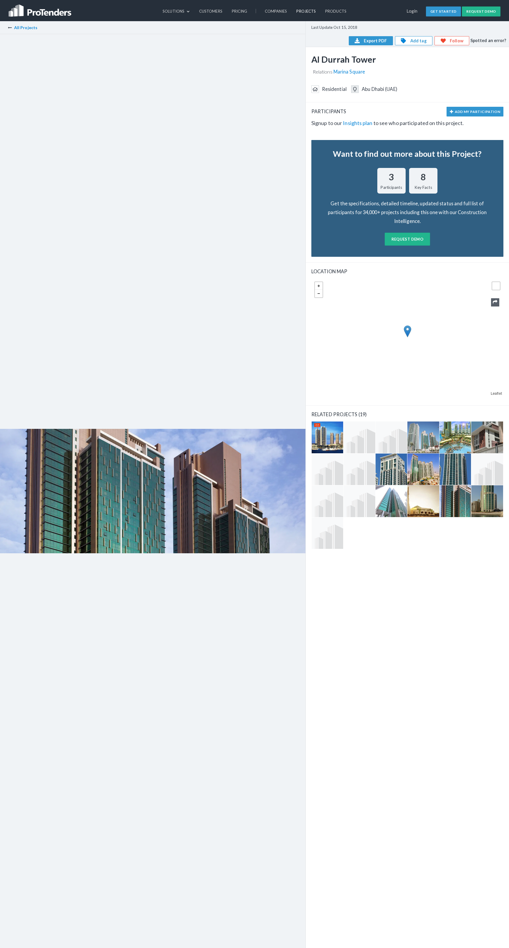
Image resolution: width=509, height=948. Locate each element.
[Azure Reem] (423, 469)
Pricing (239, 11)
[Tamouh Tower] (423, 437)
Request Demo (481, 11)
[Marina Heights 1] (455, 469)
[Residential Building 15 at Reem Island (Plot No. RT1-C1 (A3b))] (487, 469)
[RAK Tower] (487, 501)
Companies (276, 11)
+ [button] (319, 286)
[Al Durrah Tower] (455, 501)
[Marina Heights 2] (391, 469)
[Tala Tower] (391, 501)
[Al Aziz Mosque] (423, 501)
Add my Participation (477, 111)
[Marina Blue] (359, 501)
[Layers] (496, 286)
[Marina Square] (359, 469)
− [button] (319, 293)
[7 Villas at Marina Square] (487, 437)
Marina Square (349, 71)
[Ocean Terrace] (327, 437)
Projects (306, 11)
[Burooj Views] (327, 469)
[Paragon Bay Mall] (455, 437)
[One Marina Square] (391, 437)
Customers (210, 11)
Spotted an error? (488, 40)
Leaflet (496, 393)
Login (412, 11)
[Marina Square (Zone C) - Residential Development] (327, 533)
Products (335, 11)
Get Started (443, 11)
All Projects (25, 27)
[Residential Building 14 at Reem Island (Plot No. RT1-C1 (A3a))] (359, 437)
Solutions (174, 11)
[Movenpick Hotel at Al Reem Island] (327, 501)
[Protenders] (41, 8)
